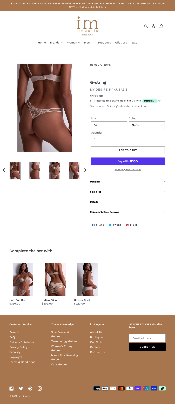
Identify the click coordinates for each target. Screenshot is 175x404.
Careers (95, 347)
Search (14, 332)
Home (93, 64)
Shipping (112, 106)
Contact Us (97, 352)
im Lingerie (24, 396)
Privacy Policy (18, 347)
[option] (12, 171)
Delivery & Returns (21, 342)
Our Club (96, 342)
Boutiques (96, 337)
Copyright (15, 357)
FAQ (12, 337)
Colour (133, 118)
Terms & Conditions (22, 362)
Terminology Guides (64, 341)
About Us (96, 332)
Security (14, 352)
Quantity (96, 132)
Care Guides (59, 364)
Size (93, 118)
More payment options (128, 169)
